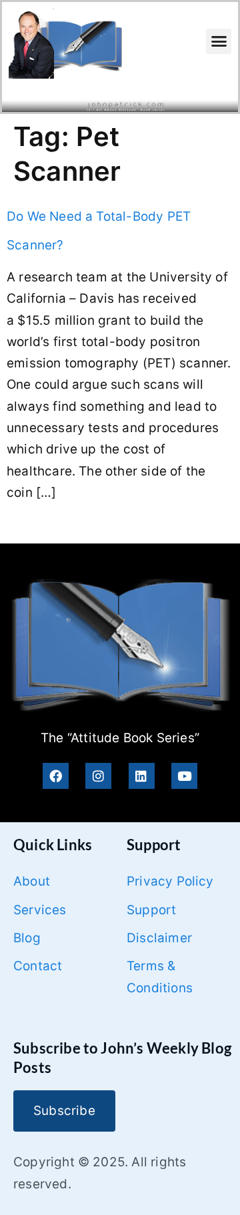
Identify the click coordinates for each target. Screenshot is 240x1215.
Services (40, 910)
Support (151, 910)
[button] (218, 41)
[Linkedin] (142, 776)
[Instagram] (98, 776)
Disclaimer (159, 938)
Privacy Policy (170, 881)
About (31, 881)
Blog (27, 938)
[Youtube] (184, 776)
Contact (37, 966)
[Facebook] (56, 776)
